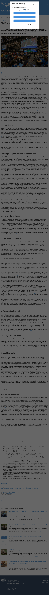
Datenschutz (36, 26)
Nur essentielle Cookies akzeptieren (24, 20)
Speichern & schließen (24, 16)
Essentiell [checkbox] (22, 9)
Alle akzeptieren (24, 13)
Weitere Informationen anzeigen (24, 24)
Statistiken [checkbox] (28, 9)
